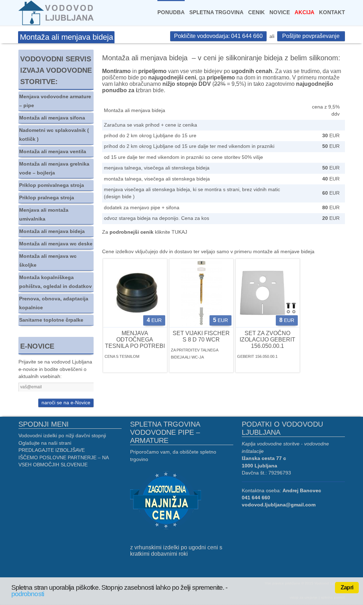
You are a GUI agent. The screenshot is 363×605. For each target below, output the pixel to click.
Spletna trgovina (216, 12)
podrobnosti (27, 594)
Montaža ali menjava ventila (52, 151)
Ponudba (171, 12)
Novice (279, 12)
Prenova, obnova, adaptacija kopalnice (53, 303)
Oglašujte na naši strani (44, 443)
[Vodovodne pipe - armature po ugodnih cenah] (165, 501)
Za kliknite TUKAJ (144, 232)
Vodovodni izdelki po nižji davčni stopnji (62, 435)
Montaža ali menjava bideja (52, 231)
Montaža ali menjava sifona (52, 118)
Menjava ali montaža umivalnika (43, 214)
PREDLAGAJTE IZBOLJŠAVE (51, 450)
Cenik (256, 12)
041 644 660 (256, 497)
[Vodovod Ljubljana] (57, 12)
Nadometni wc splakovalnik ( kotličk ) (54, 135)
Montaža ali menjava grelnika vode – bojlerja (54, 168)
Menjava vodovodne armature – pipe (55, 101)
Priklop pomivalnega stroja (51, 185)
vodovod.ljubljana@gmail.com (278, 504)
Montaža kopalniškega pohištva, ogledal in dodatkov (55, 282)
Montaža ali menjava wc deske (56, 243)
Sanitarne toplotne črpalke (51, 320)
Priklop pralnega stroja (46, 197)
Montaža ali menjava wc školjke (48, 261)
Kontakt (332, 12)
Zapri (347, 587)
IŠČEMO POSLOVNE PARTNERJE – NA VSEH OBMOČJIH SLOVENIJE (63, 461)
